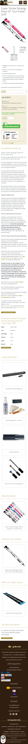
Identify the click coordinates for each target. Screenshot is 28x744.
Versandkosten (14, 696)
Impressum (4, 726)
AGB (16, 726)
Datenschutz (11, 726)
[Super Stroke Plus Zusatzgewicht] (14, 469)
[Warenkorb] (25, 2)
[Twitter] (13, 714)
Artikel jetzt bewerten (7, 638)
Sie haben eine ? (8, 143)
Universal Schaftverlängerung (14, 389)
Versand (5, 106)
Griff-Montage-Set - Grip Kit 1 (14, 420)
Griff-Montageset (19, 282)
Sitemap (22, 731)
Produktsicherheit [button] (6, 347)
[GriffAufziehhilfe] (14, 437)
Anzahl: (5, 118)
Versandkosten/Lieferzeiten (14, 729)
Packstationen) (18, 687)
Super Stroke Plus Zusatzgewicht (14, 484)
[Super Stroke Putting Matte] (14, 599)
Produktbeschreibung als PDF (8, 312)
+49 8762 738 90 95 (14, 707)
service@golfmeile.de (14, 705)
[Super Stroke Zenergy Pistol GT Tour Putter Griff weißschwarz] (14, 556)
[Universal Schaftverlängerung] (14, 374)
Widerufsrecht (22, 726)
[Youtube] (10, 714)
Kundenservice (20, 307)
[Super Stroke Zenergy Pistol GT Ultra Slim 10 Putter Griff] (14, 512)
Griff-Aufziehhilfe (14, 452)
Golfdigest (6, 731)
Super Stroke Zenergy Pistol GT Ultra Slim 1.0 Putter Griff (14, 528)
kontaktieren (7, 306)
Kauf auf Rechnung (14, 667)
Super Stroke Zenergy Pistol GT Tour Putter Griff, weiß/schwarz (14, 571)
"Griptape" (15, 258)
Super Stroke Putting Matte (14, 613)
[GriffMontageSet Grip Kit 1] (14, 406)
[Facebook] (16, 714)
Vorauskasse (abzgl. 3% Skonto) (14, 670)
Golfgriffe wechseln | (15, 731)
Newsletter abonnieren (14, 711)
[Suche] (20, 2)
